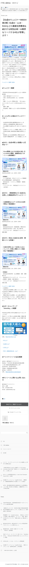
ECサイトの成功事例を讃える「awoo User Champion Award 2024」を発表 (15, 475)
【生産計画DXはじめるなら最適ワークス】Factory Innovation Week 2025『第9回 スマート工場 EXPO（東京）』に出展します (15, 469)
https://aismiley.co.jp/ (11, 337)
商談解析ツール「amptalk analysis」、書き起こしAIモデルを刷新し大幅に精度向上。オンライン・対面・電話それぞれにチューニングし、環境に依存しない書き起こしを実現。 (15, 517)
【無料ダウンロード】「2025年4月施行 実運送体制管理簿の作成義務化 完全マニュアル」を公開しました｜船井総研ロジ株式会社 (15, 510)
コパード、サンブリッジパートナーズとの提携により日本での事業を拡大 (15, 463)
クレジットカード (7, 449)
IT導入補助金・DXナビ (9, 3)
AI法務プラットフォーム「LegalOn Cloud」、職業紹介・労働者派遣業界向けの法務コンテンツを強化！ (15, 480)
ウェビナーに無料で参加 (8, 82)
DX (4, 398)
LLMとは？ (6, 347)
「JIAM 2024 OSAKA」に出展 (10, 550)
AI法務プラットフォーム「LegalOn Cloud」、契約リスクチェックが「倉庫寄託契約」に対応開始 (15, 545)
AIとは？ (5, 340)
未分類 (4, 452)
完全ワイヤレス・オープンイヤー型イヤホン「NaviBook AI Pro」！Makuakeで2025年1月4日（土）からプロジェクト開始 (15, 536)
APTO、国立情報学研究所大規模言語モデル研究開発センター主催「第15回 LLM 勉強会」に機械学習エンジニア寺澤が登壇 (15, 487)
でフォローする (15, 408)
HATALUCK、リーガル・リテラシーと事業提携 (13, 541)
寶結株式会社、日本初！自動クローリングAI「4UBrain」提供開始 (13, 529)
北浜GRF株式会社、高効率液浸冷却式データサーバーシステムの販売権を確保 (15, 503)
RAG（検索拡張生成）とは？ (10, 351)
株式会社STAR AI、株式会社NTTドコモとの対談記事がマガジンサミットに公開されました (15, 524)
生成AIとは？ (6, 344)
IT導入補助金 (6, 445)
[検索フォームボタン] (27, 432)
